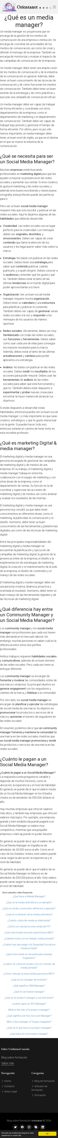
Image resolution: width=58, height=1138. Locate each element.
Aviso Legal (10, 1091)
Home (7, 1081)
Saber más (7, 1063)
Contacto (9, 1086)
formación (40, 1095)
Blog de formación (44, 1081)
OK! (47, 1133)
